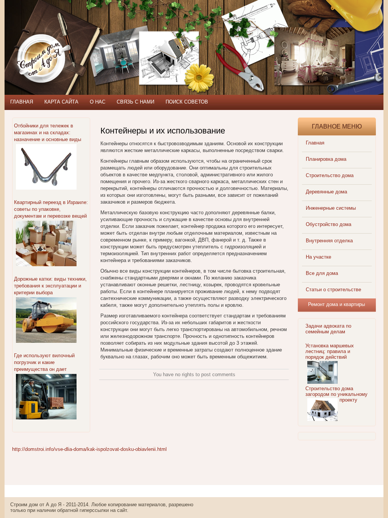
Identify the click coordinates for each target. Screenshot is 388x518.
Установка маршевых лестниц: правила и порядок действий (329, 351)
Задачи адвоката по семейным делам (328, 328)
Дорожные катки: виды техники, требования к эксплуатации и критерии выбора (50, 285)
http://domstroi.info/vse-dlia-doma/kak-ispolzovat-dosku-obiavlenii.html (89, 449)
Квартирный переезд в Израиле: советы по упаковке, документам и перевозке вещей (51, 209)
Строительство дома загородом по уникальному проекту (336, 394)
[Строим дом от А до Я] (86, 34)
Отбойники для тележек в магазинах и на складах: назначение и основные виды (47, 132)
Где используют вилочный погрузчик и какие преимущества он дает (44, 362)
